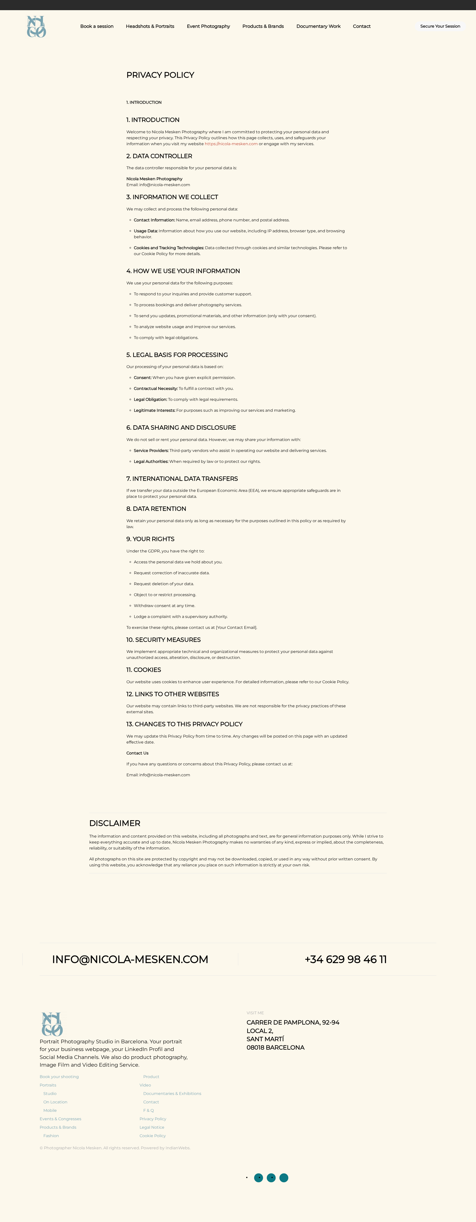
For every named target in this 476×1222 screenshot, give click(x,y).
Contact (362, 26)
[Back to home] (38, 26)
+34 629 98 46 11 (346, 959)
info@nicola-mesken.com (130, 959)
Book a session (97, 26)
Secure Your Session (440, 26)
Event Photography (208, 26)
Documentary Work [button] (319, 26)
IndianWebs (178, 1148)
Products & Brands (263, 26)
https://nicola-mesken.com (231, 143)
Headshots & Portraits (150, 26)
